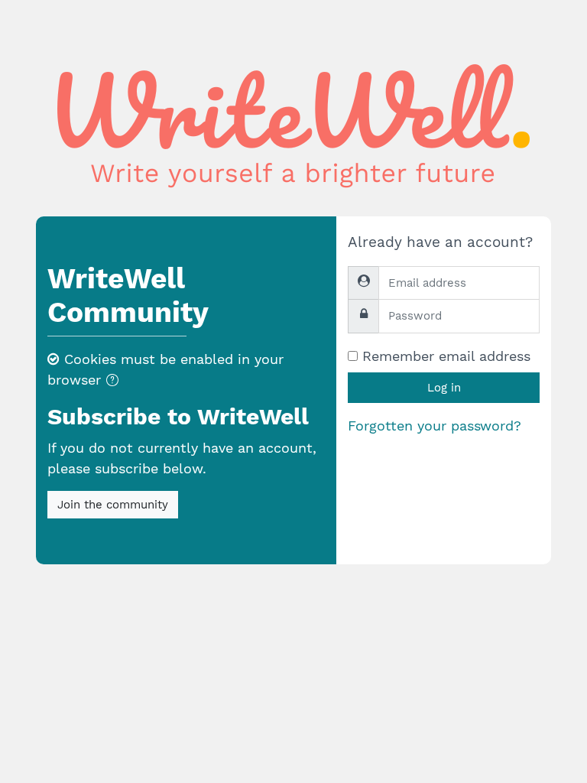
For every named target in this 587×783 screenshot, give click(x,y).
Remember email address (446, 356)
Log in (444, 388)
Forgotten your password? (434, 425)
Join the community (112, 505)
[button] (115, 381)
